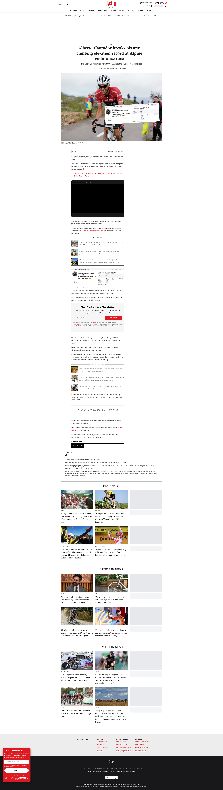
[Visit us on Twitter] (158, 3)
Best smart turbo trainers (123, 747)
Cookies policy (139, 768)
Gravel (121, 10)
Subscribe (158, 6)
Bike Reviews (139, 744)
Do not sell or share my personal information (118, 771)
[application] (97, 198)
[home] (70, 10)
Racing (82, 10)
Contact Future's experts (95, 768)
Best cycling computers (123, 751)
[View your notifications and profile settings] (67, 4)
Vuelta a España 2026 (105, 16)
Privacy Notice (77, 324)
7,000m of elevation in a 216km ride (93, 231)
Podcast (141, 10)
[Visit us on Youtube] (163, 3)
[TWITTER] (66, 455)
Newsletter (120, 151)
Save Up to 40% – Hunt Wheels (84, 16)
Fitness (113, 10)
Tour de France (102, 741)
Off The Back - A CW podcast (125, 16)
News (75, 10)
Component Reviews (141, 747)
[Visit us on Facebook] (161, 3)
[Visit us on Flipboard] (166, 3)
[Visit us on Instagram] (156, 3)
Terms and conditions (113, 768)
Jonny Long (102, 68)
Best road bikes (121, 741)
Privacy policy (127, 768)
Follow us (111, 151)
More (149, 10)
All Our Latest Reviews (142, 741)
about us (82, 768)
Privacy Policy (23, 777)
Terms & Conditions (15, 778)
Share (75, 151)
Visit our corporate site (134, 784)
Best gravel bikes (121, 744)
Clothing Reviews (140, 751)
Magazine (131, 10)
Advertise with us (94, 771)
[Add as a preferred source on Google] (111, 777)
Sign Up (17, 770)
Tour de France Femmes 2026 (148, 16)
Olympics (100, 751)
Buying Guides (102, 10)
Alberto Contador (77, 446)
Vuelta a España (102, 747)
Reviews (91, 10)
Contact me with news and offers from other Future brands (17, 766)
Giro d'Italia (100, 744)
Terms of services (94, 322)
